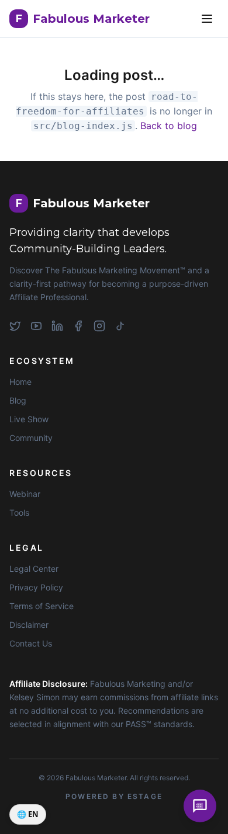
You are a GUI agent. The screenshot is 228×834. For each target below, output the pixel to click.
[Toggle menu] (207, 18)
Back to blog (168, 125)
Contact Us (30, 643)
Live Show (29, 419)
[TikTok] (120, 326)
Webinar (24, 494)
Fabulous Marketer (83, 19)
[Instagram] (99, 326)
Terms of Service (41, 606)
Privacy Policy (36, 587)
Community (31, 438)
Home (20, 382)
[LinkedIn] (57, 326)
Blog (17, 400)
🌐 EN (28, 814)
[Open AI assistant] (200, 806)
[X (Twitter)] (15, 326)
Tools (19, 512)
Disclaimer (29, 625)
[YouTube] (36, 326)
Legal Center (33, 569)
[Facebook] (78, 326)
